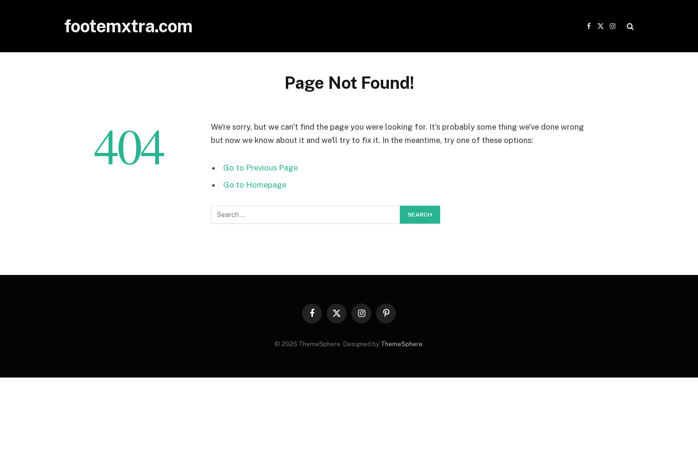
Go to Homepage (254, 184)
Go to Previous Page (260, 167)
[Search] (629, 26)
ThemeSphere (402, 344)
